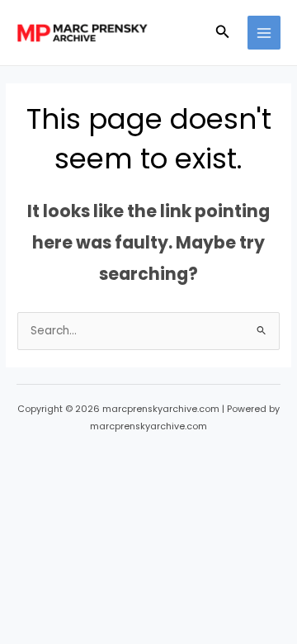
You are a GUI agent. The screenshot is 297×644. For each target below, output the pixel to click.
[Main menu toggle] (264, 33)
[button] (222, 33)
